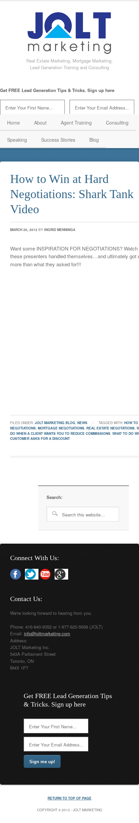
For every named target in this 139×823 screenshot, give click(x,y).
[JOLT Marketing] (69, 51)
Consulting (117, 122)
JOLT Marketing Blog (55, 422)
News (82, 422)
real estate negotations (110, 428)
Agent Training (76, 122)
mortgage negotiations (61, 428)
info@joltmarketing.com (47, 633)
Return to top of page (69, 798)
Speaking (17, 139)
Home (13, 122)
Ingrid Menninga (59, 229)
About (40, 122)
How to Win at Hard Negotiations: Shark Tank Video (72, 194)
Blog (94, 139)
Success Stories (58, 139)
